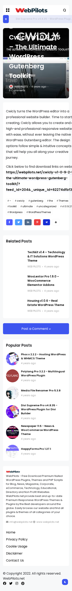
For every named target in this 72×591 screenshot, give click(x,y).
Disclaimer (14, 553)
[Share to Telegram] (46, 222)
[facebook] (4, 583)
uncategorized (47, 206)
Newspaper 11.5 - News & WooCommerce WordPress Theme (39, 430)
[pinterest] (22, 583)
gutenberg (36, 200)
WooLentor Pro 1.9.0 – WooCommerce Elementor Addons (43, 280)
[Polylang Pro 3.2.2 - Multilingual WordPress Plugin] (12, 375)
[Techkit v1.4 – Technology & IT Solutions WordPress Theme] (15, 257)
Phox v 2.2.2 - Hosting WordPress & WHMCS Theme (43, 356)
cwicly (21, 200)
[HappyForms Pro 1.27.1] (12, 451)
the (51, 200)
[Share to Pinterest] (37, 222)
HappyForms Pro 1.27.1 (36, 449)
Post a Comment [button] (35, 328)
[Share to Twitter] (18, 222)
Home (10, 532)
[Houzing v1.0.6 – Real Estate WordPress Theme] (15, 306)
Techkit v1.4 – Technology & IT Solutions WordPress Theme (46, 256)
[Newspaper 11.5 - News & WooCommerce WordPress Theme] (12, 432)
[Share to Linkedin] (28, 222)
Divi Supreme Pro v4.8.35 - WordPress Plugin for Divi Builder (39, 409)
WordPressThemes (39, 212)
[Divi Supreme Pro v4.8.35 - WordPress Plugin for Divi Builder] (13, 19)
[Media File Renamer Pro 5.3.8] (12, 392)
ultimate (27, 206)
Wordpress (16, 212)
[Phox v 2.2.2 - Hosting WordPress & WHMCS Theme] (12, 358)
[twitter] (10, 583)
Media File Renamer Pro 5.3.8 (41, 390)
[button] (7, 10)
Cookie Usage (16, 546)
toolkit (13, 206)
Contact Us (15, 560)
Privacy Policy (17, 539)
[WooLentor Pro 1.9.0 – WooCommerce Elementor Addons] (15, 281)
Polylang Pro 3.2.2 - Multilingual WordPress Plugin (43, 373)
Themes (63, 200)
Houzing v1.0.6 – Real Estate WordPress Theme (45, 303)
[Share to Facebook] (9, 222)
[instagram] (16, 583)
